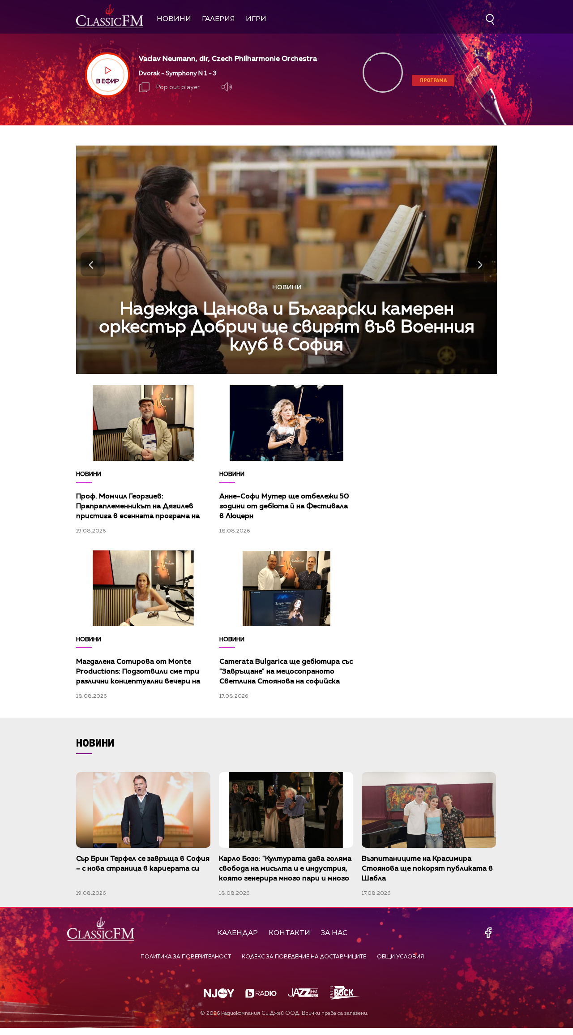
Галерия (218, 19)
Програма (433, 80)
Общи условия (400, 957)
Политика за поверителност (186, 957)
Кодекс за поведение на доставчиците (304, 957)
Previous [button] (93, 264)
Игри (256, 19)
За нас (334, 933)
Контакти (289, 933)
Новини (174, 19)
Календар (237, 933)
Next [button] (480, 264)
